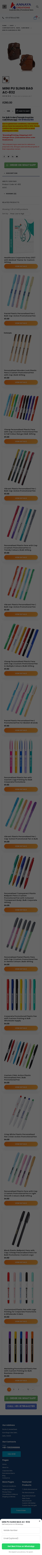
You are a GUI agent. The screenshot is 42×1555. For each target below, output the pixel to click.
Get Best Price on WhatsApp (21, 1546)
